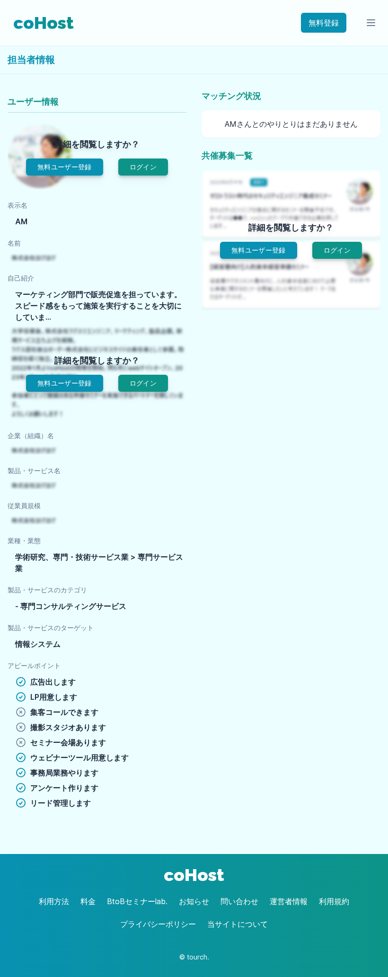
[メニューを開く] (371, 23)
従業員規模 (24, 506)
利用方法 (54, 901)
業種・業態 (24, 541)
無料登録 (324, 22)
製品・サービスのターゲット (51, 628)
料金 (88, 901)
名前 (14, 243)
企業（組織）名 (31, 435)
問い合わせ (239, 901)
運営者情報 (289, 901)
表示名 (17, 205)
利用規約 (334, 901)
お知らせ (194, 901)
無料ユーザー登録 (64, 167)
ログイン (143, 167)
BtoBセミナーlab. (137, 901)
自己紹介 (21, 278)
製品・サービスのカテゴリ (47, 590)
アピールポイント (34, 665)
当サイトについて (237, 924)
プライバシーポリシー (158, 924)
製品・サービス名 (34, 470)
